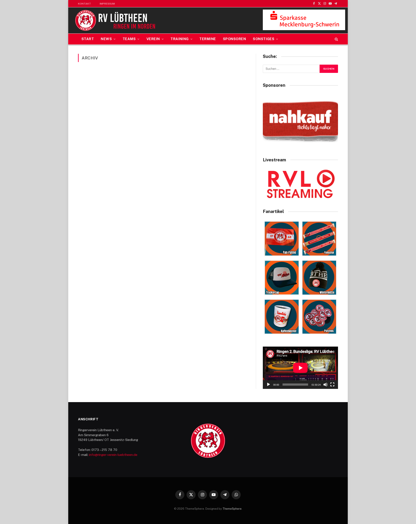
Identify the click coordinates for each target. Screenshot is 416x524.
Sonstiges (263, 39)
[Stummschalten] (325, 384)
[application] (300, 368)
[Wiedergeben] (268, 384)
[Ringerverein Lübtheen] (115, 20)
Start (87, 39)
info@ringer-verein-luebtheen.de (113, 455)
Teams (129, 39)
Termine (207, 39)
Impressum (107, 3)
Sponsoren (234, 39)
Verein (153, 39)
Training (180, 39)
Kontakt (84, 3)
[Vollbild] (332, 384)
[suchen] (336, 39)
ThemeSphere (232, 508)
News (106, 39)
